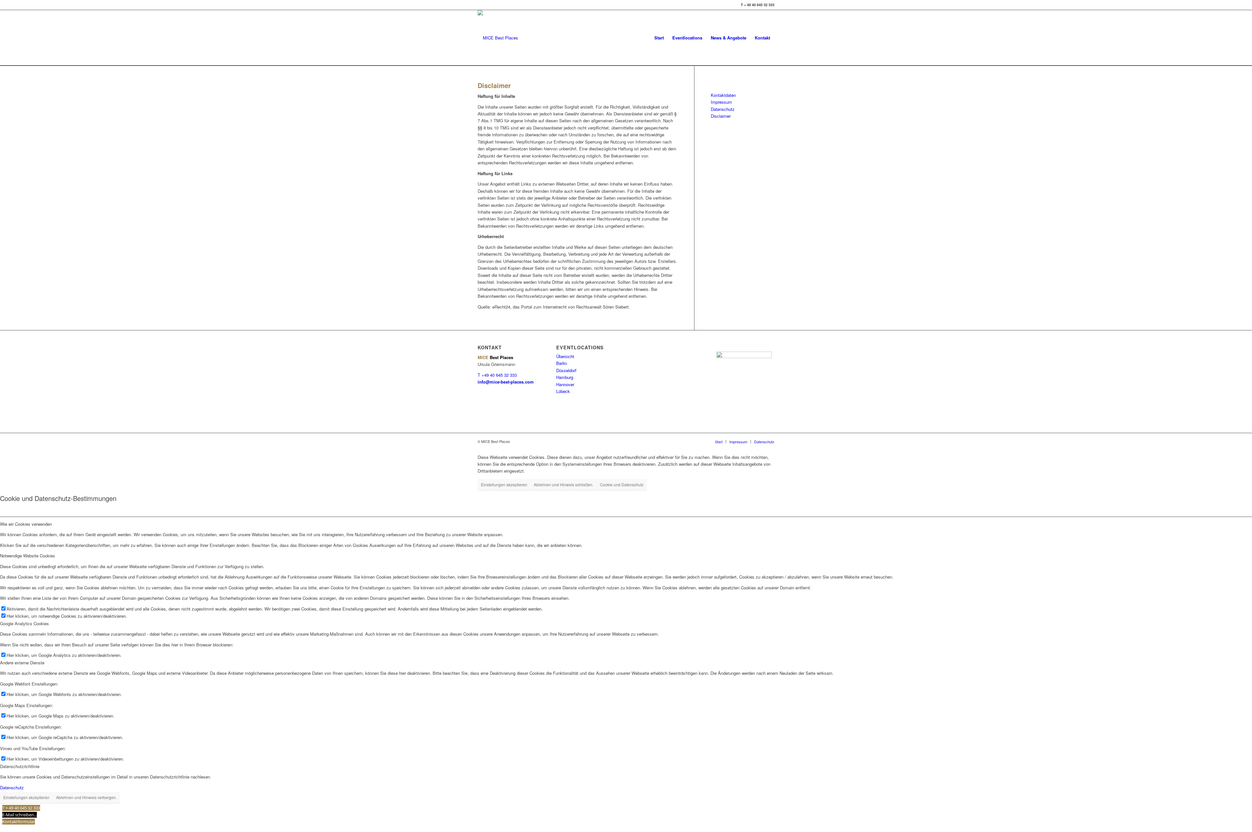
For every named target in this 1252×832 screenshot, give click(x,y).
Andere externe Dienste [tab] (22, 662)
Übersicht (565, 356)
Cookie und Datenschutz (622, 484)
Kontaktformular (18, 821)
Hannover (565, 384)
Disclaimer (721, 116)
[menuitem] (659, 38)
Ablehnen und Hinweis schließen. (563, 484)
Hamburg (564, 377)
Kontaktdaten (723, 95)
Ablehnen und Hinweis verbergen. (86, 797)
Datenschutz (723, 109)
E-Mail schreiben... (19, 815)
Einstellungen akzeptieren (504, 484)
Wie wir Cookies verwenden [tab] (26, 524)
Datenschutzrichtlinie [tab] (19, 766)
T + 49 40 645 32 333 (21, 808)
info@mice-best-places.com (506, 382)
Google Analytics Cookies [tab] (24, 623)
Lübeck (563, 391)
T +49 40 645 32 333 (497, 375)
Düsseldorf (566, 370)
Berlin (561, 363)
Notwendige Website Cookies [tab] (27, 555)
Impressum (721, 102)
